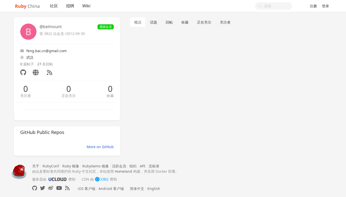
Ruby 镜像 (70, 166)
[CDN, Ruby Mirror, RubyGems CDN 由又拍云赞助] (102, 179)
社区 (54, 6)
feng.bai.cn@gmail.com (46, 50)
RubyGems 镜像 (95, 166)
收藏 (110, 95)
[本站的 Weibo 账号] (50, 188)
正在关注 (69, 95)
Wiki (86, 6)
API (142, 166)
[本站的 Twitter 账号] (42, 188)
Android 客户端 (111, 188)
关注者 (25, 95)
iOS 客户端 (86, 188)
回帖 (169, 22)
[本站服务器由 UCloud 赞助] (57, 179)
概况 (137, 22)
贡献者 (154, 166)
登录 (325, 6)
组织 (133, 166)
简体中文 (137, 188)
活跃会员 (119, 166)
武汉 (29, 57)
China (27, 6)
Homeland (123, 171)
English (153, 188)
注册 (313, 6)
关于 (35, 166)
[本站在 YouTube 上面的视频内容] (59, 188)
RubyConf (51, 166)
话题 (153, 22)
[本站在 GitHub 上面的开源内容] (34, 188)
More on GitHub (100, 146)
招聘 (70, 6)
